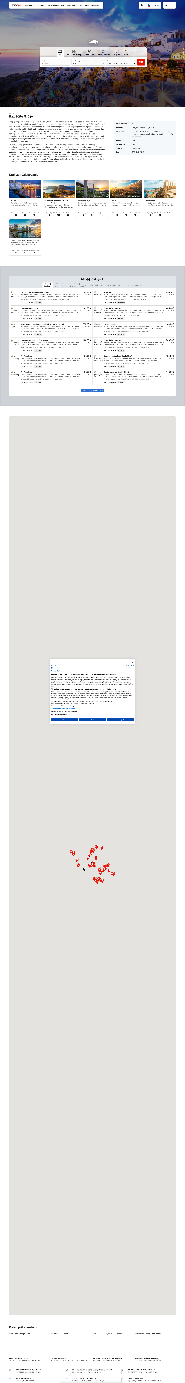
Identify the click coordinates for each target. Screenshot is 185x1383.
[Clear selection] (103, 63)
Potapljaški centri (21, 1327)
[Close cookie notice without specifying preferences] (133, 662)
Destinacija (76, 61)
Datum (109, 61)
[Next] (176, 1349)
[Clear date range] (134, 63)
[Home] (17, 5)
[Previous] (9, 1349)
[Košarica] (172, 5)
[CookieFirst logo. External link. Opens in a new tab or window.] (52, 668)
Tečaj (44, 61)
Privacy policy (129, 666)
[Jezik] (149, 5)
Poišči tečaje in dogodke (93, 390)
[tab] (48, 285)
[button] (84, 869)
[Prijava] (166, 5)
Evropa (11, 113)
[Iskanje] (142, 5)
